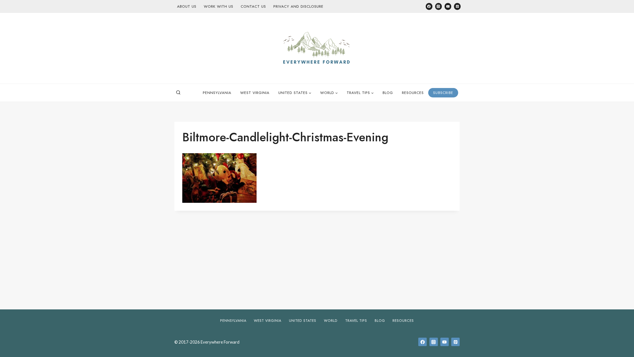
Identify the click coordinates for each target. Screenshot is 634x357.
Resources (413, 92)
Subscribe (443, 92)
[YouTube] (448, 6)
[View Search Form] (178, 92)
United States (302, 320)
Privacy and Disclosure (298, 6)
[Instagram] (438, 6)
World (331, 320)
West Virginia (254, 92)
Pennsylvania (217, 92)
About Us (186, 6)
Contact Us (253, 6)
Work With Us (218, 6)
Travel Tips (356, 320)
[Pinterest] (457, 6)
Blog (388, 92)
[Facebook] (429, 6)
